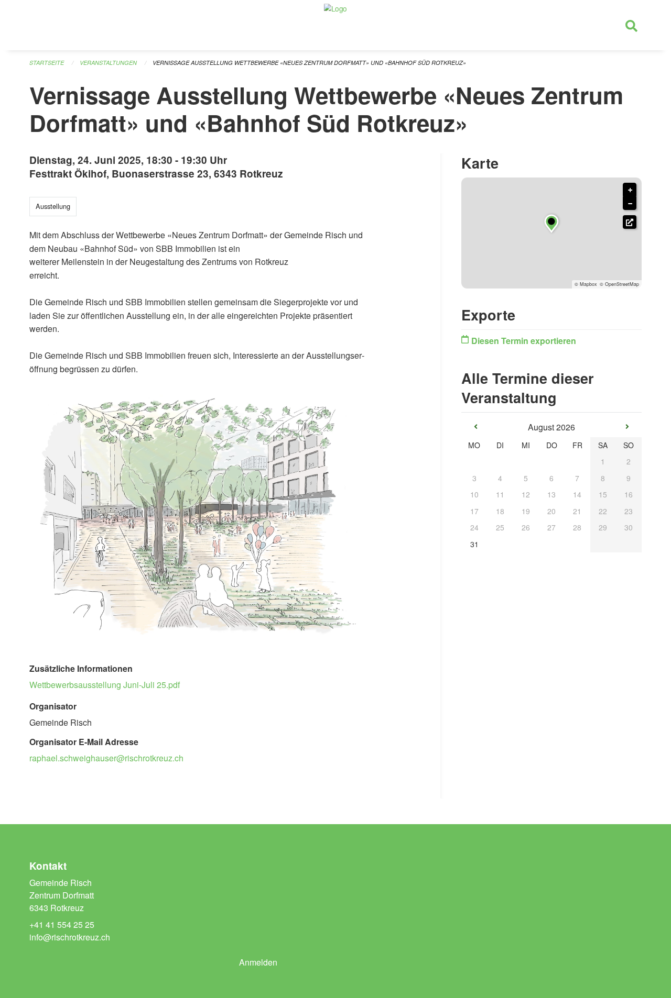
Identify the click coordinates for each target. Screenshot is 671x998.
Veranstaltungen (108, 62)
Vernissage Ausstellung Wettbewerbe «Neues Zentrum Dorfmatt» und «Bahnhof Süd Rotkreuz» (309, 62)
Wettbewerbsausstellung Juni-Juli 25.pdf (104, 685)
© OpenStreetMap (619, 284)
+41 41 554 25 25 (61, 924)
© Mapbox (586, 284)
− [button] (630, 203)
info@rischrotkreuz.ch (69, 937)
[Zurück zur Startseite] (335, 25)
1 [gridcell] (603, 461)
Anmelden (258, 962)
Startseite (46, 62)
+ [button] (630, 190)
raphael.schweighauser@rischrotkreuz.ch (106, 758)
